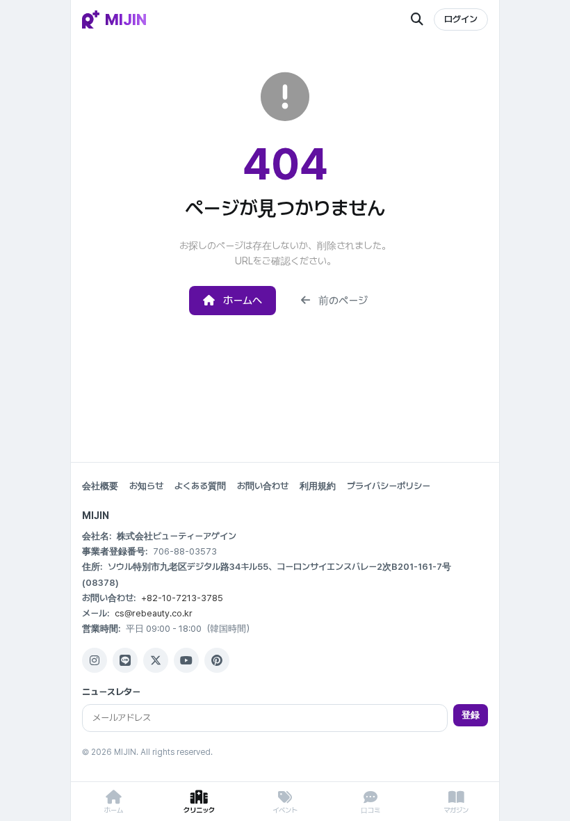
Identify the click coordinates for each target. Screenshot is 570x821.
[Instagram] (94, 660)
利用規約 (318, 486)
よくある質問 (200, 486)
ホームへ (242, 300)
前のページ (343, 300)
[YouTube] (186, 660)
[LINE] (125, 660)
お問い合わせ (262, 486)
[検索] (417, 19)
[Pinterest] (216, 660)
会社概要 (100, 486)
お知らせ (146, 486)
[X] (155, 660)
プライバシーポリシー (388, 486)
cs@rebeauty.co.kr (154, 613)
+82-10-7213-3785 (182, 598)
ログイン (461, 19)
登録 (471, 715)
